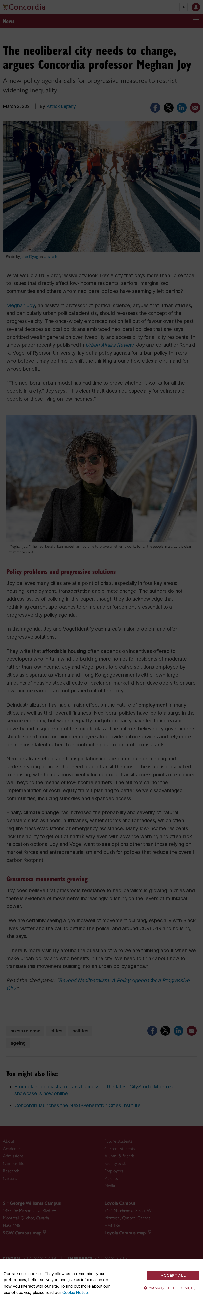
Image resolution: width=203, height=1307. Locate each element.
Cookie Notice (75, 1292)
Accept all (173, 1275)
